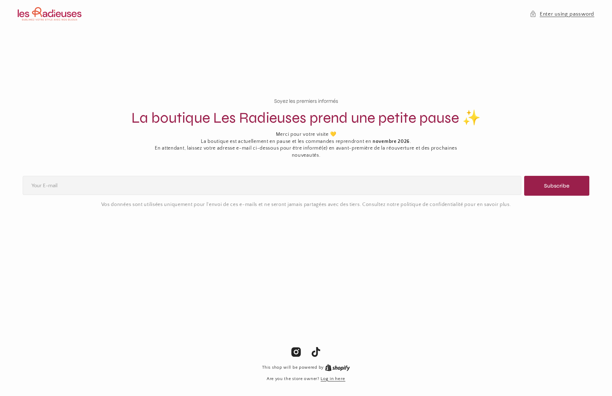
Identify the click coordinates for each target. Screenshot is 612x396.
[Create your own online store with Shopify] (337, 367)
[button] (562, 14)
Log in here (333, 378)
